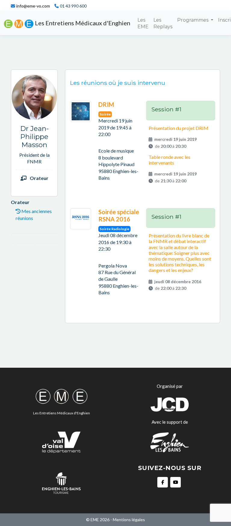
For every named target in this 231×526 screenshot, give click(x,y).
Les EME (143, 23)
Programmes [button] (193, 20)
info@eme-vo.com (33, 6)
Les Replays (162, 23)
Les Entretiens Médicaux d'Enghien (82, 22)
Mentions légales (129, 519)
